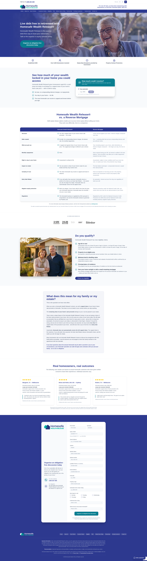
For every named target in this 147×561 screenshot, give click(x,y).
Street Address (73, 439)
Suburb (71, 445)
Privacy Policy (76, 553)
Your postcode (84, 89)
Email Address (73, 469)
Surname (89, 425)
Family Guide (88, 11)
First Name (72, 425)
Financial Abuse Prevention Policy (86, 553)
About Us (27, 11)
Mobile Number (73, 457)
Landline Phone (76, 463)
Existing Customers (77, 11)
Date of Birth (73, 431)
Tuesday (85, 495)
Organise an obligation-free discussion (86, 513)
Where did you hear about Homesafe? (78, 506)
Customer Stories (43, 11)
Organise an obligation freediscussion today (32, 44)
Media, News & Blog (60, 11)
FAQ (54, 11)
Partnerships (69, 11)
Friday (84, 497)
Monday (73, 495)
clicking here (94, 204)
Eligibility (50, 11)
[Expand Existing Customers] (83, 11)
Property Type (73, 481)
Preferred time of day (75, 500)
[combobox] (86, 453)
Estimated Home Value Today (76, 487)
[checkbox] (70, 495)
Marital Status (73, 451)
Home (22, 11)
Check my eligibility (83, 278)
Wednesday (96, 495)
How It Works (33, 11)
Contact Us (94, 11)
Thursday (74, 497)
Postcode (72, 475)
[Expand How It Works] (37, 11)
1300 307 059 (30, 2)
